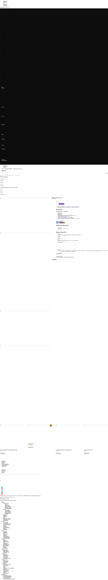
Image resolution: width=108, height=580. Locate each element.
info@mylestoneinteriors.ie (17, 168)
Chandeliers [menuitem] (5, 554)
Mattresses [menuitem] (5, 547)
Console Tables (7, 96)
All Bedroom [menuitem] (5, 548)
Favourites (5, 5)
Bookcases (5, 22)
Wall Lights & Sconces (7, 65)
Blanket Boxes (5, 52)
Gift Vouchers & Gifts (7, 71)
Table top (5, 75)
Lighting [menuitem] (3, 553)
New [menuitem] (2, 501)
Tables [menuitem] (4, 509)
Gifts (7, 175)
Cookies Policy (4, 465)
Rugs (4, 73)
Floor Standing (6, 68)
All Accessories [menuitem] (5, 573)
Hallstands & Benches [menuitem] (7, 518)
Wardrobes (5, 50)
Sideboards (5, 23)
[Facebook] (57, 222)
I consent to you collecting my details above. (68, 251)
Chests (4, 49)
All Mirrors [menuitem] (5, 562)
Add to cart (61, 203)
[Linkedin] (63, 222)
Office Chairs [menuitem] (5, 550)
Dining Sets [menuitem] (5, 529)
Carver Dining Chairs (7, 30)
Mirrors (3, 66)
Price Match (4, 461)
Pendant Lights (6, 62)
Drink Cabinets (6, 112)
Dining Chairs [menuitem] (7, 505)
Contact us (5, 1)
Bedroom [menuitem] (3, 539)
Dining (3, 28)
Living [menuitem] (3, 530)
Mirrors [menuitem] (3, 559)
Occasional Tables (8, 20)
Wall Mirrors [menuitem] (5, 560)
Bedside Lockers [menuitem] (6, 541)
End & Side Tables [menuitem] (8, 511)
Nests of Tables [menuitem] (7, 512)
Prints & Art (5, 150)
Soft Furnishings (6, 76)
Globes (4, 79)
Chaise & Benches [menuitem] (8, 506)
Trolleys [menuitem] (4, 528)
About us (4, 4)
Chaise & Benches (8, 13)
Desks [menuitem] (4, 517)
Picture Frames (6, 72)
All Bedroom (5, 55)
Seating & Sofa (6, 10)
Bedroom (3, 46)
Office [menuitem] (3, 549)
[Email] (64, 222)
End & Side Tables (8, 18)
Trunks (4, 102)
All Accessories (5, 80)
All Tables (6, 99)
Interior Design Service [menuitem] (7, 575)
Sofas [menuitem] (6, 504)
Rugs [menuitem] (4, 566)
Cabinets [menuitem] (4, 514)
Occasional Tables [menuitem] (8, 513)
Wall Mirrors (5, 67)
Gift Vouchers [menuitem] (5, 520)
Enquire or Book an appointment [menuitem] (9, 578)
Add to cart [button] (3, 453)
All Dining (5, 115)
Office (3, 134)
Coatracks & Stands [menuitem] (6, 519)
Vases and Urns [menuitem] (6, 570)
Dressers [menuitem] (4, 525)
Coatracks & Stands (6, 26)
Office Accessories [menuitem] (6, 552)
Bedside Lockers (6, 48)
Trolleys (4, 35)
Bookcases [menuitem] (5, 515)
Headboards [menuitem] (5, 540)
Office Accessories (6, 137)
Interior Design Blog (6, 163)
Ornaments (5, 78)
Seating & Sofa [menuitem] (6, 503)
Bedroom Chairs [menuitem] (8, 507)
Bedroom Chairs (8, 92)
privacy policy (97, 250)
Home (1, 175)
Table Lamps (5, 141)
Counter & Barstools (6, 31)
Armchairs (7, 11)
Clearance (3, 81)
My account (5, 166)
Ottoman (4, 42)
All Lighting (5, 144)
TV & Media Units (6, 45)
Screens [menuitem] (4, 546)
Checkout (3, 472)
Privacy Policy (4, 466)
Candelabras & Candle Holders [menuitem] (8, 568)
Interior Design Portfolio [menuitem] (7, 576)
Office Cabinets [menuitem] (6, 551)
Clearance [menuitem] (3, 574)
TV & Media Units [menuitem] (6, 538)
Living (3, 37)
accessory (61, 218)
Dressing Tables (6, 128)
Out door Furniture (6, 34)
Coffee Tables (7, 17)
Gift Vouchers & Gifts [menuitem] (7, 564)
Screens (4, 53)
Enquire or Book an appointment (9, 85)
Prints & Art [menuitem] (5, 565)
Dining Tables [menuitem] (5, 522)
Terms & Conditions (5, 464)
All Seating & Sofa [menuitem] (8, 508)
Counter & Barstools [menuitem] (6, 524)
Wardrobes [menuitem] (5, 543)
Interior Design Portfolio (7, 83)
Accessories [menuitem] (3, 563)
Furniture (3, 9)
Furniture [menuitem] (3, 502)
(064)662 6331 (7, 168)
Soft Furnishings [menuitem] (6, 569)
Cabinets (4, 21)
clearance (2, 182)
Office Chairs (5, 57)
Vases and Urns (6, 77)
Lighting (3, 60)
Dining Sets (5, 36)
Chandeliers (5, 61)
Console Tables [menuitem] (5, 536)
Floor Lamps (5, 64)
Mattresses (5, 54)
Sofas (4, 40)
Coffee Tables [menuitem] (7, 510)
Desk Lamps (5, 63)
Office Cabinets (6, 58)
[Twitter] (58, 222)
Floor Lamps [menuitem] (5, 557)
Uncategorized (2, 194)
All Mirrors (5, 69)
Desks (4, 24)
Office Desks (5, 56)
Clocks (4, 74)
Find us (3, 463)
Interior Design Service (7, 82)
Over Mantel (5, 147)
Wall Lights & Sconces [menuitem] (7, 558)
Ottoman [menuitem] (4, 535)
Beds (4, 125)
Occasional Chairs (8, 14)
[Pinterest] (61, 222)
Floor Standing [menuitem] (6, 561)
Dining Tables (5, 29)
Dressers (4, 32)
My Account (4, 469)
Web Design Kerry (3, 498)
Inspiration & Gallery (7, 84)
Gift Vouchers (5, 105)
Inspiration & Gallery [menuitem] (7, 577)
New (2, 8)
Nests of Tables (7, 19)
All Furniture (5, 27)
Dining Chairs (7, 12)
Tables (4, 16)
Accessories (3, 70)
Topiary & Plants (6, 157)
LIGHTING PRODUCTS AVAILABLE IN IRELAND (9, 187)
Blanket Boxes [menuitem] (5, 545)
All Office (5, 59)
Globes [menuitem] (4, 572)
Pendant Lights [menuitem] (6, 555)
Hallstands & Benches (7, 25)
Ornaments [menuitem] (5, 571)
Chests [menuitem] (4, 542)
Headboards (5, 47)
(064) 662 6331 (26, 495)
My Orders (3, 470)
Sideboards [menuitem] (5, 516)
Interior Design (4, 160)
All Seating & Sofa (8, 15)
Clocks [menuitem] (4, 567)
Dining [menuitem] (3, 521)
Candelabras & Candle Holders (8, 153)
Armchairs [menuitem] (5, 531)
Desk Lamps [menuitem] (5, 556)
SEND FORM (59, 253)
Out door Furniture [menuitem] (6, 527)
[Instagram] (60, 222)
